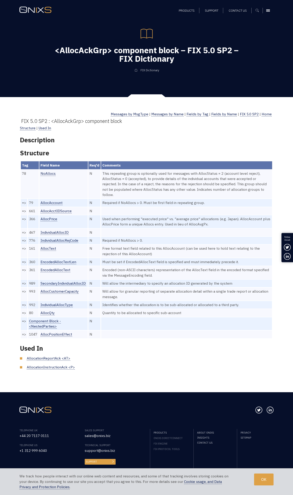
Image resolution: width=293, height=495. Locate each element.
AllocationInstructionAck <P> (51, 367)
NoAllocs (48, 173)
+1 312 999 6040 (33, 450)
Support (91, 461)
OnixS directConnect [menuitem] (168, 438)
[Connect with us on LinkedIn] (270, 410)
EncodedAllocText (55, 269)
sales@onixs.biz (98, 435)
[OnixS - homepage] (35, 10)
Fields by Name (224, 114)
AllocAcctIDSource (56, 211)
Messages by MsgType (129, 114)
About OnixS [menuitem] (205, 432)
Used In (44, 128)
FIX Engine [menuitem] (161, 443)
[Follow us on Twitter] (258, 410)
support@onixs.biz (100, 450)
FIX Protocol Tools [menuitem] (166, 449)
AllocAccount (51, 202)
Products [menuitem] (187, 10)
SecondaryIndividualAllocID (63, 283)
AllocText (48, 248)
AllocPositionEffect (56, 334)
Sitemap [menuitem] (246, 437)
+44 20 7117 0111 (34, 435)
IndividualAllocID (55, 232)
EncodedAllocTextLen (58, 261)
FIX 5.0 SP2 (249, 114)
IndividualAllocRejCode (59, 240)
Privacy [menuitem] (246, 432)
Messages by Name (167, 114)
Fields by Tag (197, 114)
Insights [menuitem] (203, 437)
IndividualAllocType (57, 304)
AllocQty (48, 312)
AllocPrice (49, 219)
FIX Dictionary (150, 70)
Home (267, 114)
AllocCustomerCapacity (60, 291)
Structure (27, 128)
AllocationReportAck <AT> (48, 358)
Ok (263, 479)
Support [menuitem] (211, 10)
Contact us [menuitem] (238, 10)
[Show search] (259, 10)
